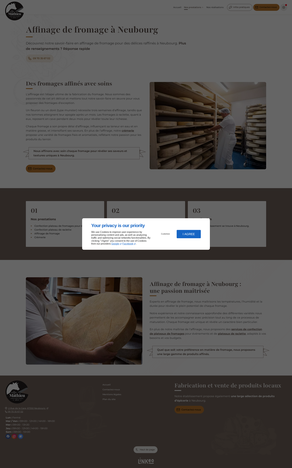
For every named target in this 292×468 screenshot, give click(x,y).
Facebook (127, 243)
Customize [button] (165, 234)
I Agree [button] (189, 234)
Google (115, 243)
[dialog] (146, 234)
